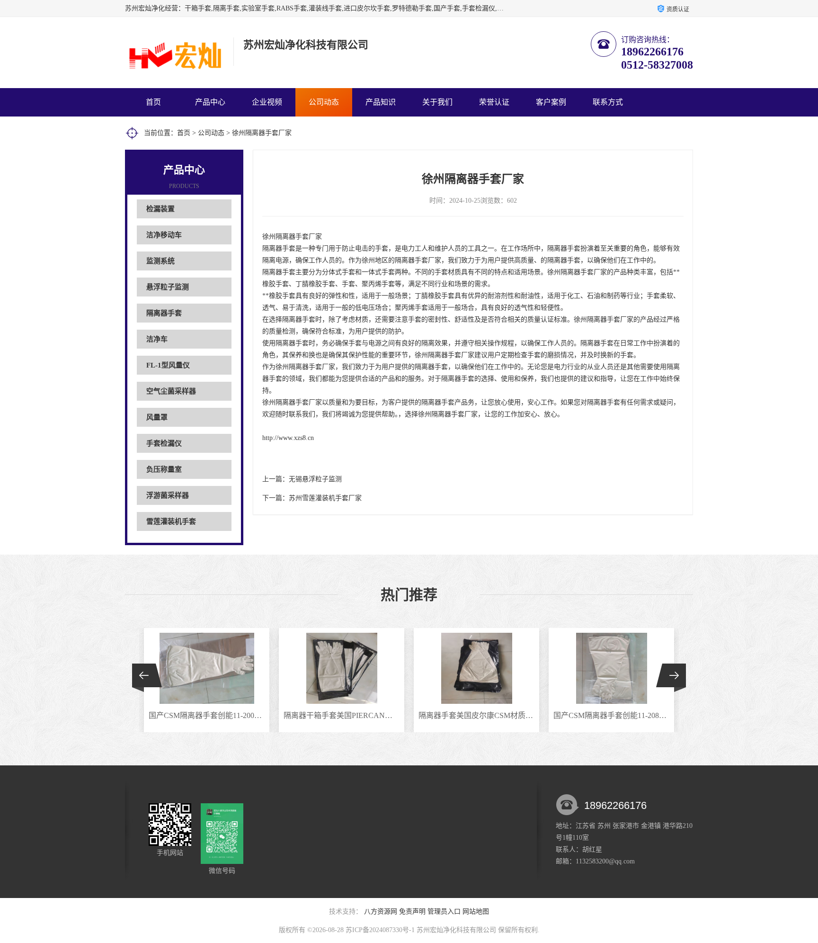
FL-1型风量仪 (168, 365)
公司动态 (324, 102)
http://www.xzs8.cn (288, 437)
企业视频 (267, 102)
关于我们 (437, 102)
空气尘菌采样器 (171, 391)
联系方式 (608, 102)
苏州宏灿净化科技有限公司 (456, 930)
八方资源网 (380, 911)
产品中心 (210, 102)
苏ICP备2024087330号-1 (380, 930)
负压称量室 (164, 469)
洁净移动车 (164, 235)
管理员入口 (444, 911)
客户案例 (551, 102)
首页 (153, 102)
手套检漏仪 (164, 443)
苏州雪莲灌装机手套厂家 (325, 498)
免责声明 (412, 911)
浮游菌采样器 (167, 495)
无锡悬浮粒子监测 (315, 479)
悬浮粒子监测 (167, 287)
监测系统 (160, 261)
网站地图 (475, 911)
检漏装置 (160, 209)
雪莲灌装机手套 (171, 521)
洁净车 (157, 339)
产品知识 (380, 102)
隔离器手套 (164, 313)
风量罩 (157, 417)
